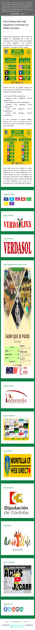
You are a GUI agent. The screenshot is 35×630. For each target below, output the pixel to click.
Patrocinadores (16, 621)
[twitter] (11, 199)
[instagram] (17, 199)
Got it (23, 14)
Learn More (15, 14)
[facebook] (6, 199)
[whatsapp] (28, 199)
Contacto (26, 621)
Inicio (7, 621)
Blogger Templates (18, 627)
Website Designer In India (17, 625)
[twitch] (11, 203)
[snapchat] (6, 203)
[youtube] (23, 199)
